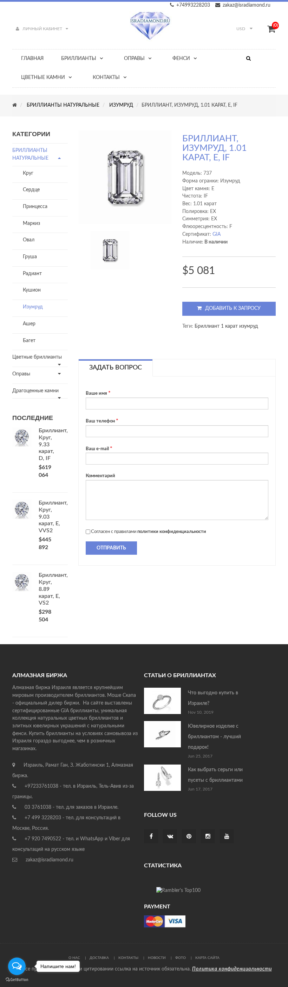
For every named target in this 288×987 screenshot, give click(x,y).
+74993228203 (193, 5)
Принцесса (35, 206)
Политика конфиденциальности (232, 969)
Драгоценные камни (35, 390)
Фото (180, 958)
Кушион (32, 290)
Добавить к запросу (233, 308)
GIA (216, 234)
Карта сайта (207, 958)
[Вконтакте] (170, 836)
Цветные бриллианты (37, 357)
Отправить (111, 548)
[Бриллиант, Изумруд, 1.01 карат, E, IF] (110, 250)
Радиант (32, 273)
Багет (29, 340)
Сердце (31, 189)
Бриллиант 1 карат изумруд (226, 326)
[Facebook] (151, 836)
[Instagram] (207, 836)
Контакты (128, 958)
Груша (30, 256)
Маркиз (31, 223)
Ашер (29, 323)
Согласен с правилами (148, 531)
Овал (28, 240)
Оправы (21, 374)
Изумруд (33, 307)
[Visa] (164, 921)
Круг (28, 173)
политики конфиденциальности (171, 531)
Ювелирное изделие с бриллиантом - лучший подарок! (214, 737)
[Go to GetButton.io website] (17, 980)
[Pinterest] (188, 836)
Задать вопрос (115, 368)
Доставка (99, 958)
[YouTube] (226, 836)
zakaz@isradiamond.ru (246, 5)
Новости (157, 958)
